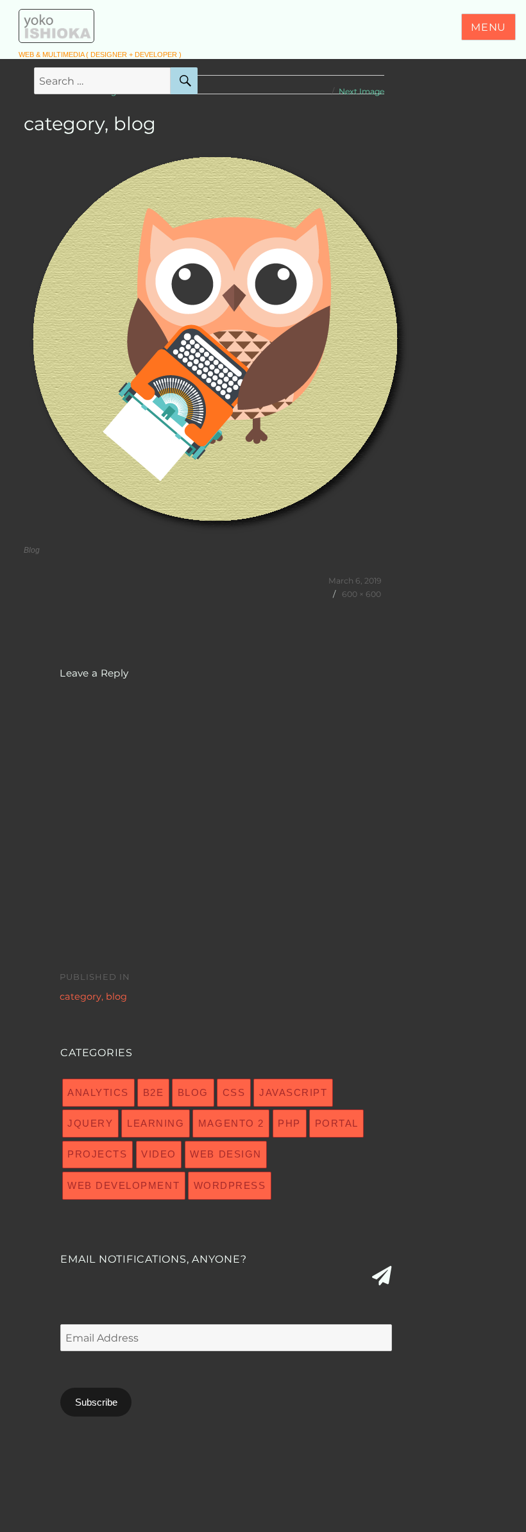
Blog (193, 1092)
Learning (155, 1123)
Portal (337, 1123)
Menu (488, 27)
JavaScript (293, 1092)
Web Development (123, 1185)
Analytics (98, 1092)
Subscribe (96, 1402)
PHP (289, 1123)
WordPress (230, 1185)
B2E (153, 1092)
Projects (97, 1154)
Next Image (361, 91)
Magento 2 (231, 1123)
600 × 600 (361, 594)
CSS (234, 1092)
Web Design (225, 1154)
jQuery (90, 1123)
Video (158, 1154)
